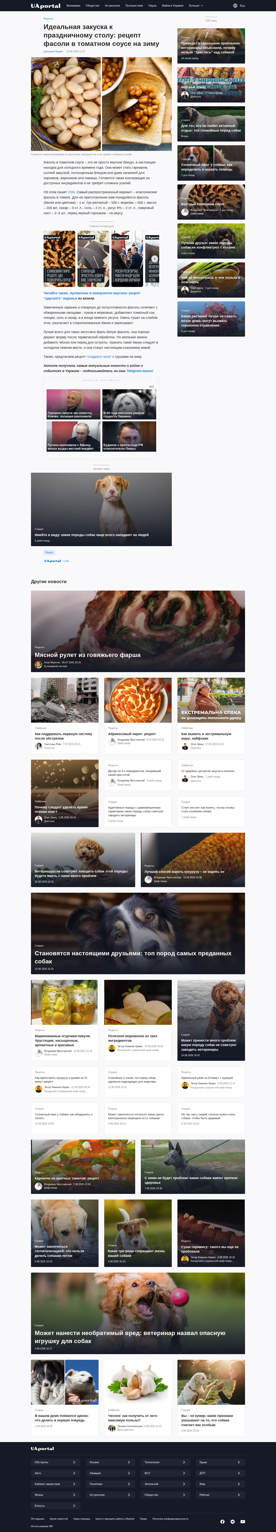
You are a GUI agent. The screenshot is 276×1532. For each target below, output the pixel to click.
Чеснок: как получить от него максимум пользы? (132, 1418)
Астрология (112, 5)
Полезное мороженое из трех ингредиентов (132, 1038)
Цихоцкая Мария (53, 51)
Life (67, 561)
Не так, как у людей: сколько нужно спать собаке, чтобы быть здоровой (208, 1116)
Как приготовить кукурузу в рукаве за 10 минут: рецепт (61, 1079)
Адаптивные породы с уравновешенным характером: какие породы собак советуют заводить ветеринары (136, 811)
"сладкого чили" (99, 357)
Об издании (37, 1518)
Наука (152, 5)
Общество (92, 5)
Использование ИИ (42, 1526)
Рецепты (48, 18)
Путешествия (134, 5)
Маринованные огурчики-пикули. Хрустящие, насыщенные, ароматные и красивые (63, 1040)
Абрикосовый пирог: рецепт (132, 734)
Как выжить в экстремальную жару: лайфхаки (206, 736)
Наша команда (81, 1518)
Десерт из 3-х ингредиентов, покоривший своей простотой (134, 772)
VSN (71, 192)
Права (143, 1518)
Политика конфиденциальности (170, 1518)
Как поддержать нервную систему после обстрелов (63, 736)
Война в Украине (172, 5)
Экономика (73, 5)
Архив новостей (59, 1518)
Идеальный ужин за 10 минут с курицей (207, 1077)
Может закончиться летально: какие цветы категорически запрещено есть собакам (136, 1116)
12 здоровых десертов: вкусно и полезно (207, 771)
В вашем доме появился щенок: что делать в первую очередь (62, 1418)
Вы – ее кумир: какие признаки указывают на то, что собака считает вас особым (207, 1420)
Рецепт (49, 552)
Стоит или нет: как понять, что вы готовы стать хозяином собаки (208, 809)
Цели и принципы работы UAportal (115, 1518)
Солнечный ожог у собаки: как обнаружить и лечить (63, 1116)
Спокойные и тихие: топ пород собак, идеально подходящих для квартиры (132, 1079)
